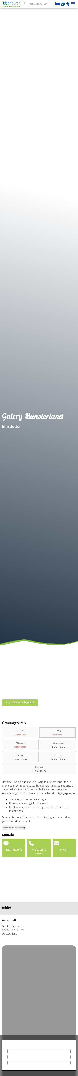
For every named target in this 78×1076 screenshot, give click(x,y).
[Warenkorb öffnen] (63, 4)
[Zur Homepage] (11, 4)
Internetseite (13, 849)
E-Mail (64, 849)
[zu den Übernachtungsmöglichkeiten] (57, 4)
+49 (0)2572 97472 (39, 851)
